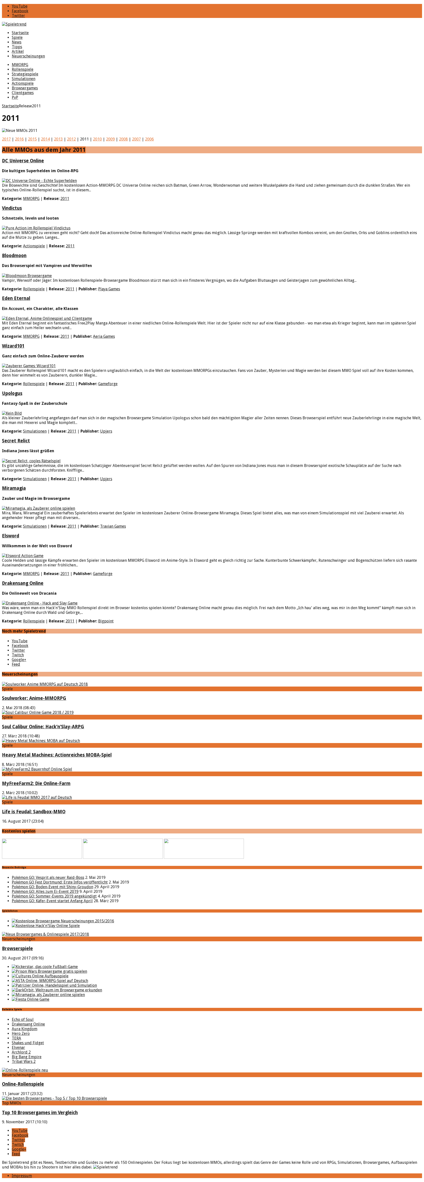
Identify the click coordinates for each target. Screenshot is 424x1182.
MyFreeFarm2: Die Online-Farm (36, 783)
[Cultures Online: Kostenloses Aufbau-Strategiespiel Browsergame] (40, 976)
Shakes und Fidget (28, 1043)
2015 (32, 139)
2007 (136, 139)
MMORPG (20, 64)
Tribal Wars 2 (24, 1061)
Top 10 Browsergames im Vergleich (40, 1112)
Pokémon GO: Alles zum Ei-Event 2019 (45, 891)
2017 (6, 139)
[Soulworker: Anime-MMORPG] (45, 684)
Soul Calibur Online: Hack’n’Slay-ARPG (43, 726)
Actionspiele (23, 83)
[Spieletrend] (212, 24)
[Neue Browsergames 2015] (63, 921)
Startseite (20, 32)
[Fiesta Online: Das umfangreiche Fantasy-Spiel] (30, 999)
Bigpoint (106, 621)
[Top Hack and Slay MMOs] (46, 925)
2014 (45, 139)
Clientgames (23, 92)
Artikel (18, 51)
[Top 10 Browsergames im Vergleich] (54, 1098)
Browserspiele (17, 948)
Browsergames (25, 88)
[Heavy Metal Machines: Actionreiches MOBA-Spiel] (41, 740)
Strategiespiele (25, 74)
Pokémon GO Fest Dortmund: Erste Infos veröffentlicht (60, 882)
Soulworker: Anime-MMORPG (34, 698)
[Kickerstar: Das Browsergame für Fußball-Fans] (45, 966)
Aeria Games (104, 336)
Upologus (12, 393)
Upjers (106, 431)
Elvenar (18, 1047)
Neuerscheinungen (28, 56)
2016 (19, 139)
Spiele (17, 37)
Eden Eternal (16, 298)
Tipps (17, 46)
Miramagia (14, 488)
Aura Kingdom (24, 1029)
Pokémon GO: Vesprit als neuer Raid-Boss (48, 877)
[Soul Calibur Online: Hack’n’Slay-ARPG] (38, 712)
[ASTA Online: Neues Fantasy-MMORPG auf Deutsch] (50, 980)
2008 (123, 139)
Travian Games (113, 526)
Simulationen (23, 78)
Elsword (10, 535)
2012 (71, 139)
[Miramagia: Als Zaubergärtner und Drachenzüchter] (48, 994)
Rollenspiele (22, 69)
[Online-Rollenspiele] (25, 1070)
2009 (110, 139)
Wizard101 (13, 346)
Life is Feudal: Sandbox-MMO (34, 811)
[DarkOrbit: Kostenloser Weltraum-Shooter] (57, 990)
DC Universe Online (23, 160)
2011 (64, 198)
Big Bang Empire (26, 1057)
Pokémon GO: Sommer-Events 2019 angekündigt (54, 896)
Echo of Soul (23, 1019)
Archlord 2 (21, 1052)
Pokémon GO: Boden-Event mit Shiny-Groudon (52, 887)
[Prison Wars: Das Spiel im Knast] (49, 971)
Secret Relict (16, 440)
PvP (15, 97)
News (16, 42)
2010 (97, 139)
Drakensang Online (22, 583)
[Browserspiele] (45, 934)
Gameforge (108, 383)
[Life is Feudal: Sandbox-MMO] (37, 797)
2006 (149, 139)
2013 (58, 139)
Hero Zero (21, 1033)
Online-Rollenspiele (23, 1084)
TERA (16, 1038)
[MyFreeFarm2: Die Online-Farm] (37, 769)
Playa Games (109, 289)
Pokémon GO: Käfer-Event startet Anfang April (52, 901)
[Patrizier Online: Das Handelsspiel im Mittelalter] (54, 985)
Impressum (22, 1175)
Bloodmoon (14, 255)
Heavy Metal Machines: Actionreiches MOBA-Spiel (57, 755)
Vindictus (12, 208)
